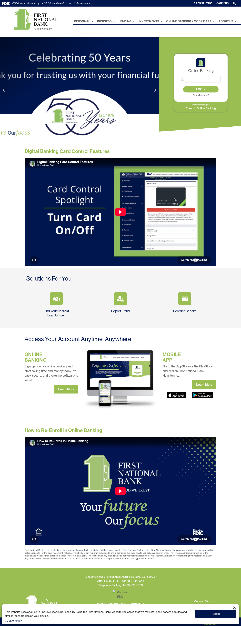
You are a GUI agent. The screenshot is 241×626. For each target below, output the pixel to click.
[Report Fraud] (120, 298)
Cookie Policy (13, 620)
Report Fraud (120, 311)
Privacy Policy (117, 604)
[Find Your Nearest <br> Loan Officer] (56, 298)
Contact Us (137, 604)
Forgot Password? (201, 95)
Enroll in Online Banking (201, 108)
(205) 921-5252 (144, 576)
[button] (234, 607)
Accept (216, 613)
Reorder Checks (185, 311)
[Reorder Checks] (184, 298)
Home (101, 604)
